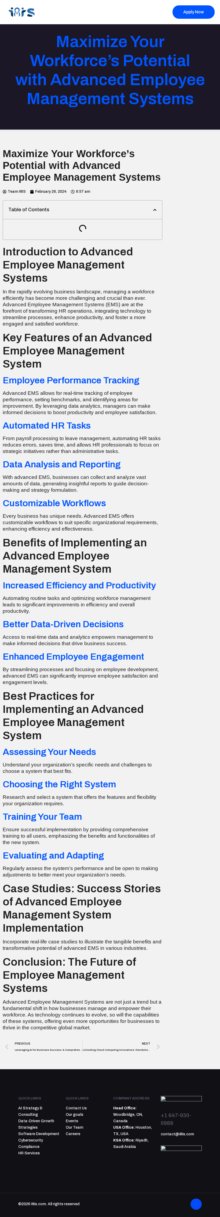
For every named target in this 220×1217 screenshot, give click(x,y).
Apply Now (193, 12)
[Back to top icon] (196, 1204)
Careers (73, 1134)
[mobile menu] (157, 12)
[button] (155, 210)
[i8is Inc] (22, 12)
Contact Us (76, 1108)
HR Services (29, 1153)
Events (72, 1121)
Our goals (74, 1115)
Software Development (38, 1134)
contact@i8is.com (177, 1134)
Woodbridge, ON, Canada (128, 1114)
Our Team (74, 1127)
